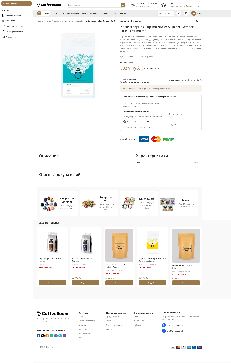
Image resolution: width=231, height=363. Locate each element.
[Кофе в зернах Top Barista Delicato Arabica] (119, 245)
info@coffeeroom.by (175, 331)
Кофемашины (84, 325)
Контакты (110, 329)
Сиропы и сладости (87, 321)
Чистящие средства (87, 329)
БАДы (81, 337)
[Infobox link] (144, 4)
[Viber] (200, 80)
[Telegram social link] (197, 80)
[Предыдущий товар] (194, 21)
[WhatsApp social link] (191, 80)
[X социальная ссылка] (185, 80)
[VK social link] (194, 80)
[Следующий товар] (200, 21)
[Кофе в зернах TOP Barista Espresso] (85, 242)
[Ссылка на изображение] (52, 313)
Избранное (138, 325)
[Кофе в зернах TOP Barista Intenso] (52, 242)
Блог (136, 317)
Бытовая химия (85, 333)
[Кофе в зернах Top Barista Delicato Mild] (186, 246)
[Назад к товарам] (197, 21)
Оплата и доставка (114, 325)
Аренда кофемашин (114, 317)
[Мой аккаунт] (179, 13)
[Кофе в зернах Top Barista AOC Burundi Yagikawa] (152, 242)
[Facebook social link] (182, 80)
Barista (196, 162)
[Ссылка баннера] (59, 203)
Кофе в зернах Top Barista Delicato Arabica (117, 265)
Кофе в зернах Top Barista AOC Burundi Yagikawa (152, 259)
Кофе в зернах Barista (73, 21)
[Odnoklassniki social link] (188, 80)
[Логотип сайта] (49, 4)
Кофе (49, 21)
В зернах (57, 21)
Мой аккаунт (139, 321)
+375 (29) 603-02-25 (175, 325)
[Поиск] (123, 5)
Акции (108, 321)
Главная (40, 21)
